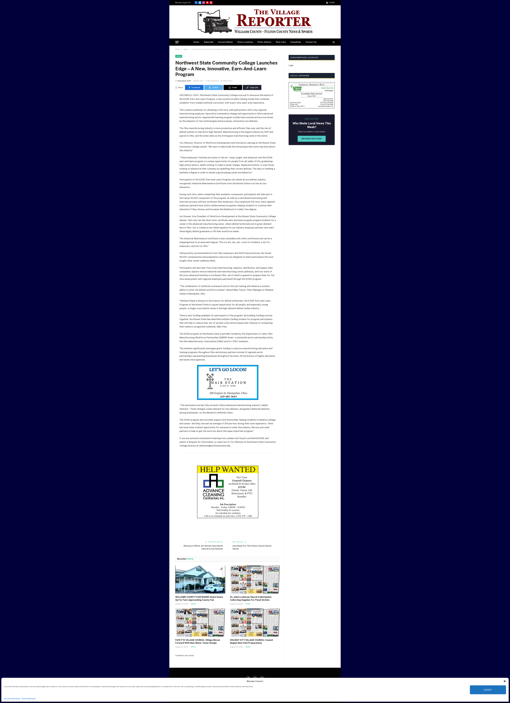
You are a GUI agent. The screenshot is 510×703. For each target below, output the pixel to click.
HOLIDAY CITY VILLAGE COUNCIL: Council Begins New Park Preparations (251, 641)
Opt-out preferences (12, 698)
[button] (504, 681)
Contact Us (310, 42)
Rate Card (281, 42)
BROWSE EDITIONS (312, 139)
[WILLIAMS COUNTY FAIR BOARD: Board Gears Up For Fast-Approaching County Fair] (200, 580)
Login (291, 65)
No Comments (213, 81)
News (178, 56)
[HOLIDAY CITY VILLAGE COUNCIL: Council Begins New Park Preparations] (255, 623)
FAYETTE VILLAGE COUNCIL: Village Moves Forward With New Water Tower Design (197, 641)
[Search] (333, 42)
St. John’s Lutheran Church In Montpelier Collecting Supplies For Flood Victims (251, 598)
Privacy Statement (29, 698)
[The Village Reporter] (255, 22)
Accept (488, 690)
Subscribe (208, 42)
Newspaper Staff (184, 81)
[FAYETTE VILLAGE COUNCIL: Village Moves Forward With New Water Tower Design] (200, 623)
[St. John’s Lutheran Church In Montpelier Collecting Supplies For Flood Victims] (255, 580)
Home (196, 42)
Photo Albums (264, 42)
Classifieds (295, 42)
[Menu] (177, 42)
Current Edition (225, 42)
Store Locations (245, 42)
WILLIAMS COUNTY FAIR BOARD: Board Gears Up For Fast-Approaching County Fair (199, 598)
